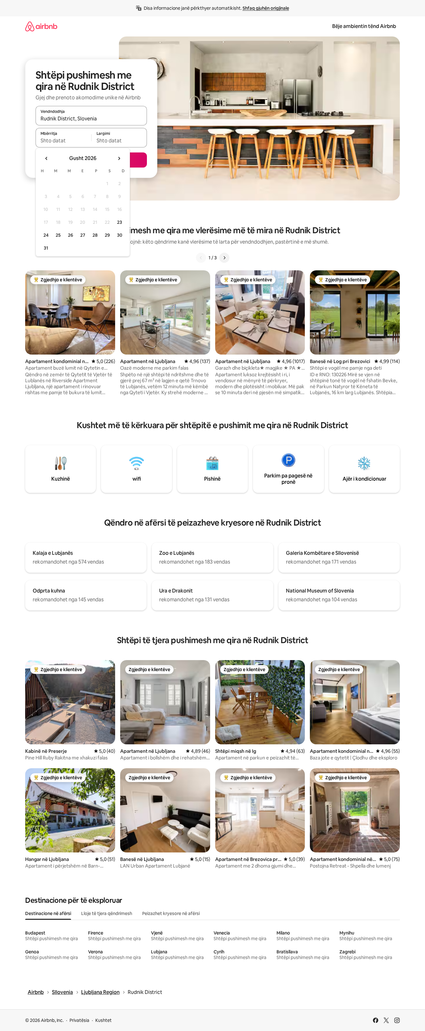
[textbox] (63, 140)
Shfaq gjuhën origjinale (266, 8)
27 (82, 235)
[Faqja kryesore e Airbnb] (41, 26)
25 (58, 235)
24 (45, 235)
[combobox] (91, 118)
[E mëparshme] (201, 258)
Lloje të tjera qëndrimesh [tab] (106, 913)
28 (95, 235)
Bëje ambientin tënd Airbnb (364, 26)
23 (119, 222)
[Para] (224, 258)
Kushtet (103, 1020)
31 (46, 248)
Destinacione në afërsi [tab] (48, 913)
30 (119, 235)
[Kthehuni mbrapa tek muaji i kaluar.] (46, 158)
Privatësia (79, 1020)
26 (70, 235)
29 (107, 235)
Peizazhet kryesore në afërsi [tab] (171, 913)
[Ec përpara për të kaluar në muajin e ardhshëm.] (119, 158)
